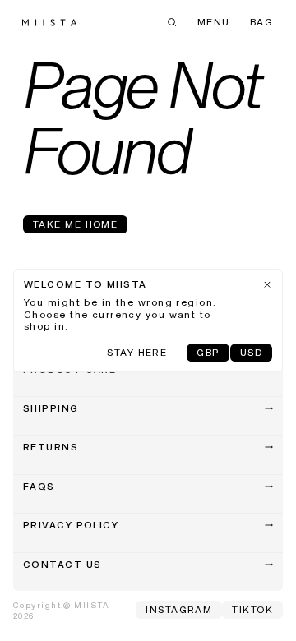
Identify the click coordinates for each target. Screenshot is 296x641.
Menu (213, 23)
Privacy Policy (70, 526)
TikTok (252, 611)
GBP (208, 353)
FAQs (39, 487)
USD (251, 353)
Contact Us (62, 565)
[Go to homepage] (49, 22)
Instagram (179, 611)
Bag (261, 23)
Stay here (137, 353)
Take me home (75, 225)
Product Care (69, 371)
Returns (50, 448)
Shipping (51, 409)
